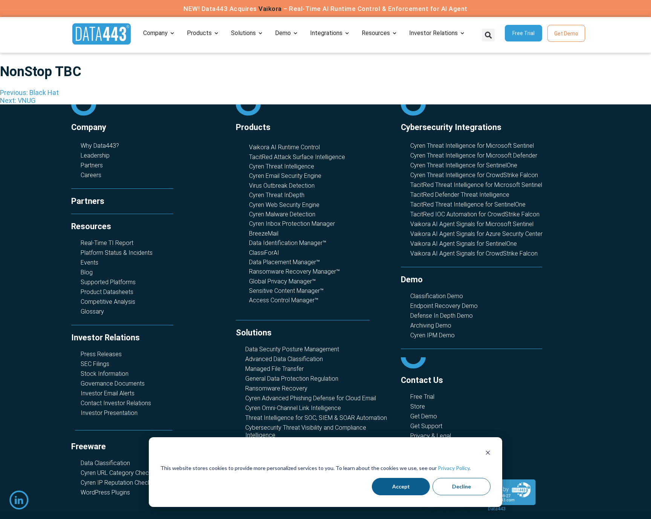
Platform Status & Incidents (117, 252)
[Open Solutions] (261, 33)
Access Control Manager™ (283, 300)
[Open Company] (173, 33)
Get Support (426, 426)
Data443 (497, 508)
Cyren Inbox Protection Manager (292, 223)
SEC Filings (95, 363)
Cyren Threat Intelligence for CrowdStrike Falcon (474, 175)
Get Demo (423, 416)
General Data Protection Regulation (291, 378)
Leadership (95, 155)
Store (417, 406)
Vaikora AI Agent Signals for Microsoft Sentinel (471, 224)
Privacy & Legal (430, 435)
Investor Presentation (109, 412)
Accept (401, 486)
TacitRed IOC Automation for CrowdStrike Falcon (474, 214)
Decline (461, 486)
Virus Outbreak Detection (282, 185)
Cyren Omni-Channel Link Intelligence (293, 408)
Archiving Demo (430, 325)
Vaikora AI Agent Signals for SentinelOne (463, 243)
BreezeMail (263, 233)
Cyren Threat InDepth (276, 195)
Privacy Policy (453, 468)
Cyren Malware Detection (282, 214)
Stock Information (104, 373)
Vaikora (270, 8)
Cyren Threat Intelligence (281, 166)
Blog (87, 272)
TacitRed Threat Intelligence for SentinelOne (468, 204)
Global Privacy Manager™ (282, 281)
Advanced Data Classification (284, 359)
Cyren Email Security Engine (285, 175)
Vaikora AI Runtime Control (284, 147)
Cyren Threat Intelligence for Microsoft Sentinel (472, 145)
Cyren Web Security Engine (284, 204)
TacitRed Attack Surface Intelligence (297, 157)
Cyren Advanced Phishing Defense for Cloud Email (310, 398)
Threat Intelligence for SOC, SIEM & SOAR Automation (316, 417)
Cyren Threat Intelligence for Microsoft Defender (473, 155)
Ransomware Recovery (276, 388)
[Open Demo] (296, 33)
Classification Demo (436, 296)
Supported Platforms (108, 282)
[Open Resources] (395, 33)
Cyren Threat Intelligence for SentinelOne (463, 165)
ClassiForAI (264, 252)
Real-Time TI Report (107, 242)
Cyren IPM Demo (432, 335)
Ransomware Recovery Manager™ (294, 271)
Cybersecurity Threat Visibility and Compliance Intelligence (305, 431)
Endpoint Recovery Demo (444, 305)
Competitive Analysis (108, 301)
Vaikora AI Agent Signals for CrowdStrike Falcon (474, 253)
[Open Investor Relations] (463, 33)
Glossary (92, 311)
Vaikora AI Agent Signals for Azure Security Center (476, 233)
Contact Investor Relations (116, 403)
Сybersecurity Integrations (451, 127)
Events (89, 262)
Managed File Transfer (274, 368)
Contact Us (422, 380)
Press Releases (101, 354)
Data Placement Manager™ (284, 262)
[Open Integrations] (347, 33)
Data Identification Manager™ (287, 242)
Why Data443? (100, 145)
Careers (91, 175)
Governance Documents (113, 383)
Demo (412, 279)
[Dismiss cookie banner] (488, 453)
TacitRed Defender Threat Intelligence (459, 194)
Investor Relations (105, 337)
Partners (92, 165)
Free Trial (422, 396)
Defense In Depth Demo (441, 315)
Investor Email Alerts (107, 393)
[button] (488, 35)
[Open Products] (217, 33)
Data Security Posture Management (292, 349)
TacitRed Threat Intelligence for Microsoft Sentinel (476, 184)
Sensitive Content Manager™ (286, 290)
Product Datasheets (107, 291)
